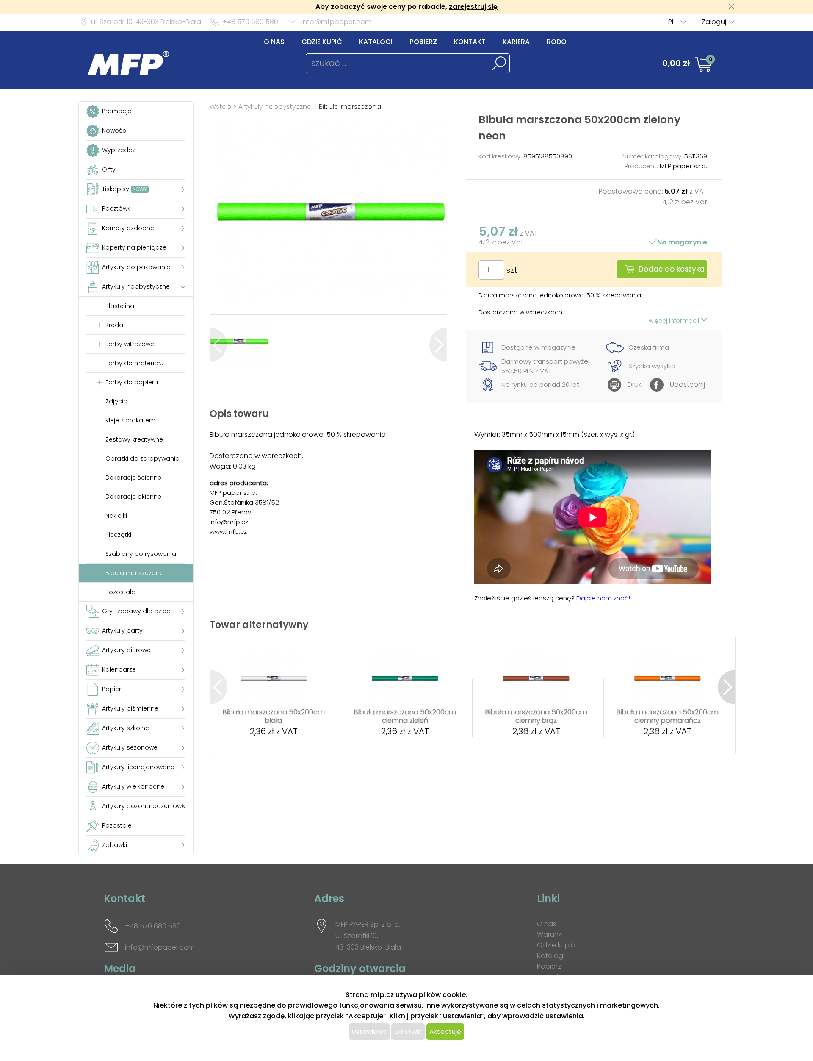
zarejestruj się (473, 6)
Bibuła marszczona (350, 106)
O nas (274, 42)
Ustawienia (369, 1031)
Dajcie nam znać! (603, 598)
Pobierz (423, 42)
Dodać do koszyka (672, 269)
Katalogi (376, 42)
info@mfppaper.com (336, 22)
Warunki (550, 934)
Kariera (516, 42)
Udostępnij (687, 384)
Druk (635, 384)
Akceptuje (445, 1031)
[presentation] (218, 345)
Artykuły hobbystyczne (275, 106)
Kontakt (470, 42)
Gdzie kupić (321, 42)
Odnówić (408, 1031)
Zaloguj (714, 22)
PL (671, 22)
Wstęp (220, 106)
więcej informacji (675, 321)
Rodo (557, 42)
